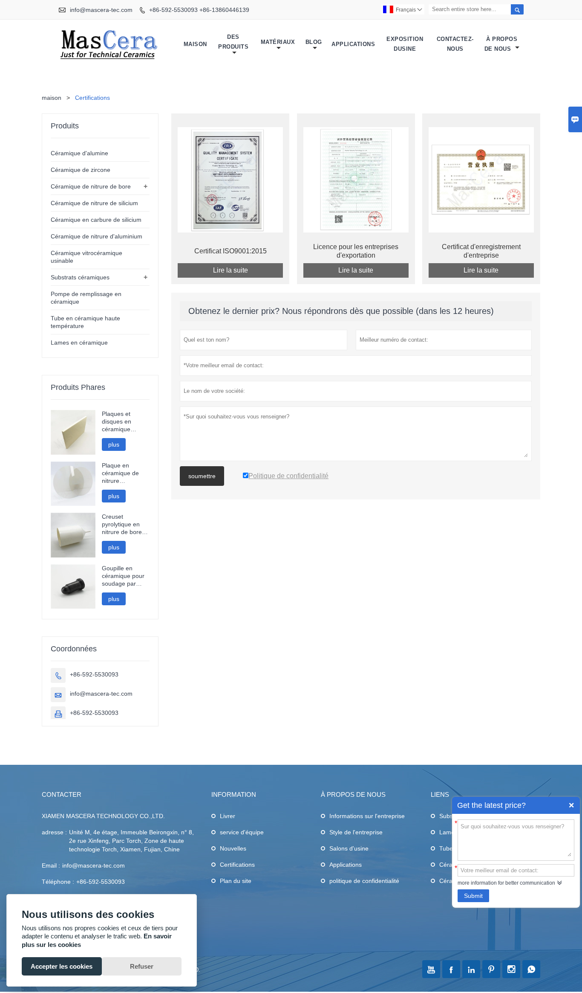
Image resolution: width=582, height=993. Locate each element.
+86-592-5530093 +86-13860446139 (199, 9)
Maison (195, 44)
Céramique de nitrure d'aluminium (96, 236)
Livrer (227, 816)
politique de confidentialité (364, 880)
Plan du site (235, 880)
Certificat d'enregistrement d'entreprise (481, 251)
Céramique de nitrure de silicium (94, 203)
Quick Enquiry (571, 805)
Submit (473, 895)
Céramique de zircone (80, 169)
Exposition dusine (404, 44)
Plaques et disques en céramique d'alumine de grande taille (119, 421)
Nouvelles (233, 848)
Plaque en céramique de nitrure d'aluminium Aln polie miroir (123, 473)
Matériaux (278, 42)
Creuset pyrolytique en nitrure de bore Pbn (122, 524)
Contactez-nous (455, 44)
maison (51, 97)
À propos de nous (501, 44)
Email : (51, 865)
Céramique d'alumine (79, 153)
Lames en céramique (79, 342)
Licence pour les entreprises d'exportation (355, 251)
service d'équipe (242, 832)
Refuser (141, 966)
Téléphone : (58, 881)
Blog (313, 42)
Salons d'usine (349, 848)
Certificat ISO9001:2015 (230, 251)
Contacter (61, 794)
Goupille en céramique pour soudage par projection (123, 576)
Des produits (233, 42)
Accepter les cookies (61, 966)
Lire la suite (230, 270)
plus (113, 444)
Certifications (237, 864)
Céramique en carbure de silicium (96, 219)
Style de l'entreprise (356, 832)
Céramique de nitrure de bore (91, 186)
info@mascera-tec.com (101, 9)
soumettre (202, 476)
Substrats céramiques (80, 277)
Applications (353, 44)
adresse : (54, 832)
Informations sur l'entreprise (367, 816)
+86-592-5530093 (94, 674)
